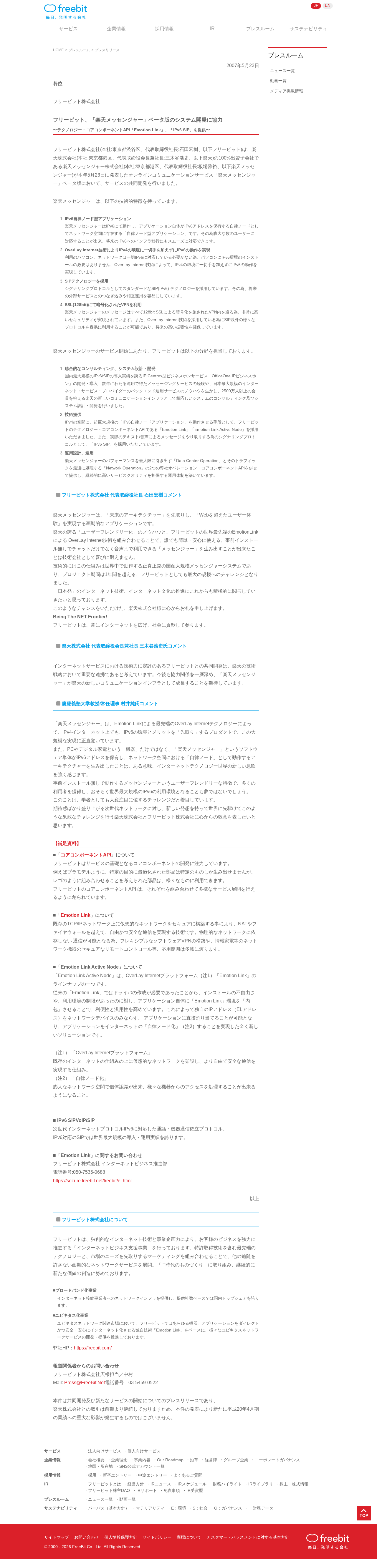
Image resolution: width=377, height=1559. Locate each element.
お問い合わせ (86, 1537)
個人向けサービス (144, 1451)
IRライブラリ (260, 1484)
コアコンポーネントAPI (86, 854)
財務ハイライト (227, 1484)
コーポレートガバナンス (277, 1460)
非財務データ (261, 1508)
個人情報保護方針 (120, 1537)
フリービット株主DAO (109, 1490)
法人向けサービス (104, 1451)
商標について (189, 1537)
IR (212, 28)
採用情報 (164, 28)
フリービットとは (104, 1484)
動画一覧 (278, 80)
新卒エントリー (117, 1475)
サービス (68, 28)
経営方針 (136, 1484)
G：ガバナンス (228, 1508)
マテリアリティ (150, 1508)
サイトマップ (56, 1537)
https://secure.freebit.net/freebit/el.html (92, 1180)
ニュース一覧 (282, 70)
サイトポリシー (157, 1537)
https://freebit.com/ (93, 1347)
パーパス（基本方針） (108, 1508)
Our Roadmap (170, 1460)
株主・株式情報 (294, 1484)
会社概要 (96, 1460)
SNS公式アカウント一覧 (142, 1466)
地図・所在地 (100, 1466)
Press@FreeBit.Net (84, 1382)
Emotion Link (75, 915)
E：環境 (178, 1508)
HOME (58, 50)
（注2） (188, 1026)
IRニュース (161, 1484)
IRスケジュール (192, 1484)
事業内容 (142, 1460)
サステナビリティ (308, 28)
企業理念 (119, 1460)
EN (327, 5)
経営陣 (211, 1460)
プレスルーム (260, 28)
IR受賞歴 (194, 1490)
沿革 (194, 1460)
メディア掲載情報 (286, 91)
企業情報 (116, 28)
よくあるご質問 (187, 1475)
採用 (92, 1475)
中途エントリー (152, 1475)
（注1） (206, 975)
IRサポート (146, 1490)
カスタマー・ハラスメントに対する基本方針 (248, 1537)
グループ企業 (236, 1460)
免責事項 (171, 1490)
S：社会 (200, 1508)
